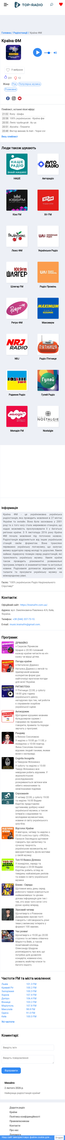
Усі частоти (8, 1021)
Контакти (15, 1125)
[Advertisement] (32, 22)
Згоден (59, 1137)
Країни (13, 1112)
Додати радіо (17, 1107)
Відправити (11, 1070)
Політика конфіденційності (25, 1116)
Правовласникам (19, 1121)
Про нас (14, 1130)
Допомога (15, 1134)
